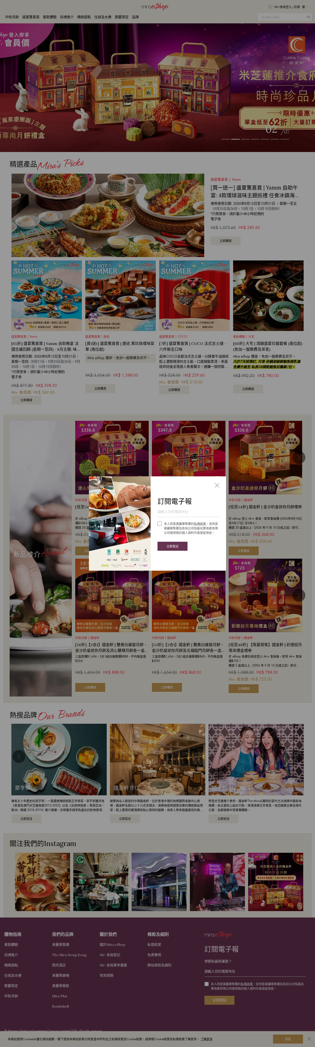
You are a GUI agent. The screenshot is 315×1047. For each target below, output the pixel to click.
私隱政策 (200, 523)
